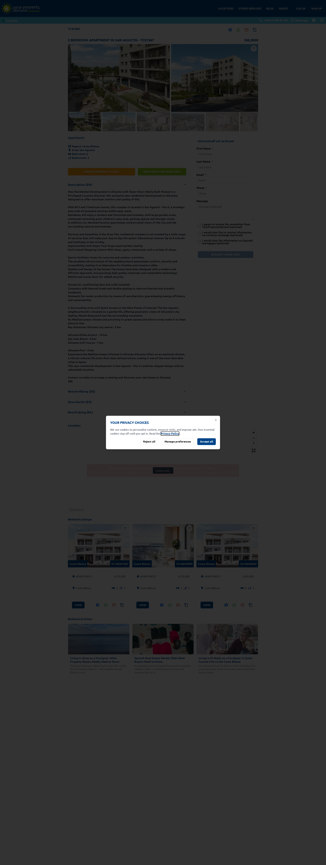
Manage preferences (178, 441)
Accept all (206, 441)
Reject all (149, 441)
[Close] (215, 420)
